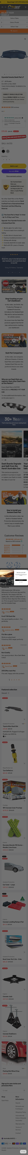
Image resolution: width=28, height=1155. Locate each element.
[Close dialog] (27, 570)
